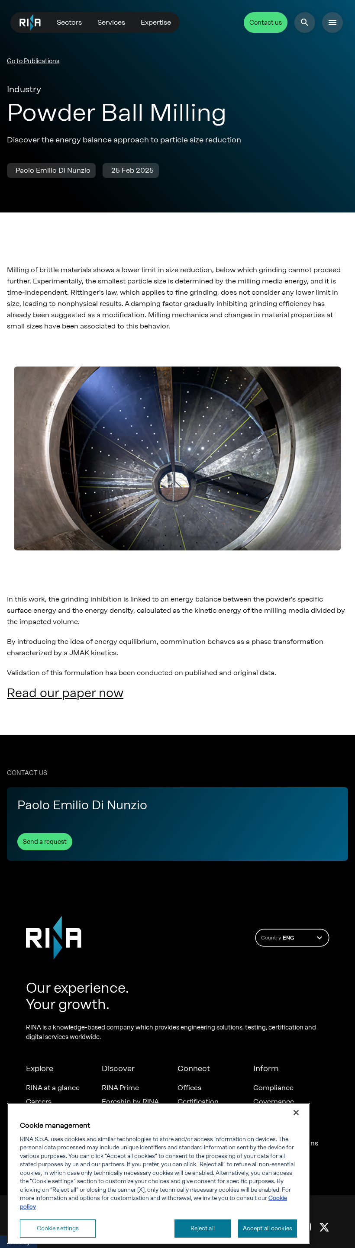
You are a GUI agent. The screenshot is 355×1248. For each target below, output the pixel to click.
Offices (189, 1087)
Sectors (69, 22)
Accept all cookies (267, 1228)
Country (277, 938)
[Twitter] (324, 1227)
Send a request (45, 842)
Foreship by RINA (130, 1101)
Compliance (273, 1087)
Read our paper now (65, 692)
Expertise (156, 22)
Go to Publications (33, 61)
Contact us (265, 22)
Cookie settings (58, 1228)
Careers (39, 1101)
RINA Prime (120, 1087)
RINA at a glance (53, 1087)
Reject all (202, 1228)
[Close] (296, 1112)
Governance (273, 1101)
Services (111, 22)
